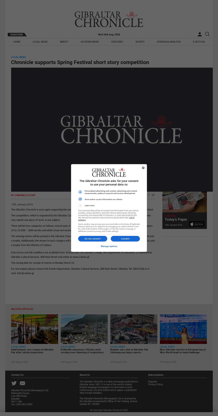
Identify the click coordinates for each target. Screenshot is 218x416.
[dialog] (109, 208)
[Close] (143, 168)
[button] (109, 205)
